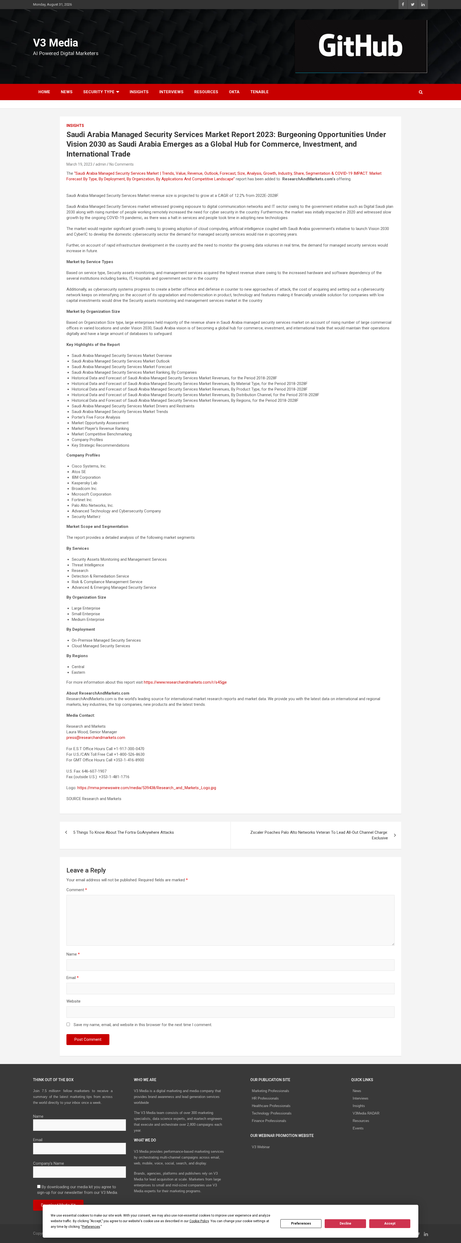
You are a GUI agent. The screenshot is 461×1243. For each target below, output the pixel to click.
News (67, 91)
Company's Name (48, 1163)
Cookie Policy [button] (199, 1221)
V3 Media (55, 43)
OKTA (234, 91)
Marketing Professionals (270, 1091)
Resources (206, 91)
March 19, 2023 (79, 164)
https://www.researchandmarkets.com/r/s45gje (185, 682)
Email (72, 977)
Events (358, 1128)
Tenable (259, 91)
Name (73, 954)
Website (73, 1001)
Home (44, 91)
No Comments (121, 164)
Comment (76, 889)
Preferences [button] (91, 1227)
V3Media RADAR (366, 1113)
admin (101, 164)
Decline (345, 1223)
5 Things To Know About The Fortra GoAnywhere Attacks (123, 832)
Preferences (301, 1223)
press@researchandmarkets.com (95, 737)
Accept (389, 1223)
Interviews (171, 91)
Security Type (98, 91)
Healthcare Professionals (271, 1106)
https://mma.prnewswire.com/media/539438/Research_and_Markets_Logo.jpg (146, 787)
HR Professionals (265, 1098)
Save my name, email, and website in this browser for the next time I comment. (143, 1024)
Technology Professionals (272, 1113)
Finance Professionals (269, 1121)
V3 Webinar (261, 1147)
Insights (139, 91)
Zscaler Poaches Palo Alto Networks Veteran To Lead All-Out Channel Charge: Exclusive (319, 835)
